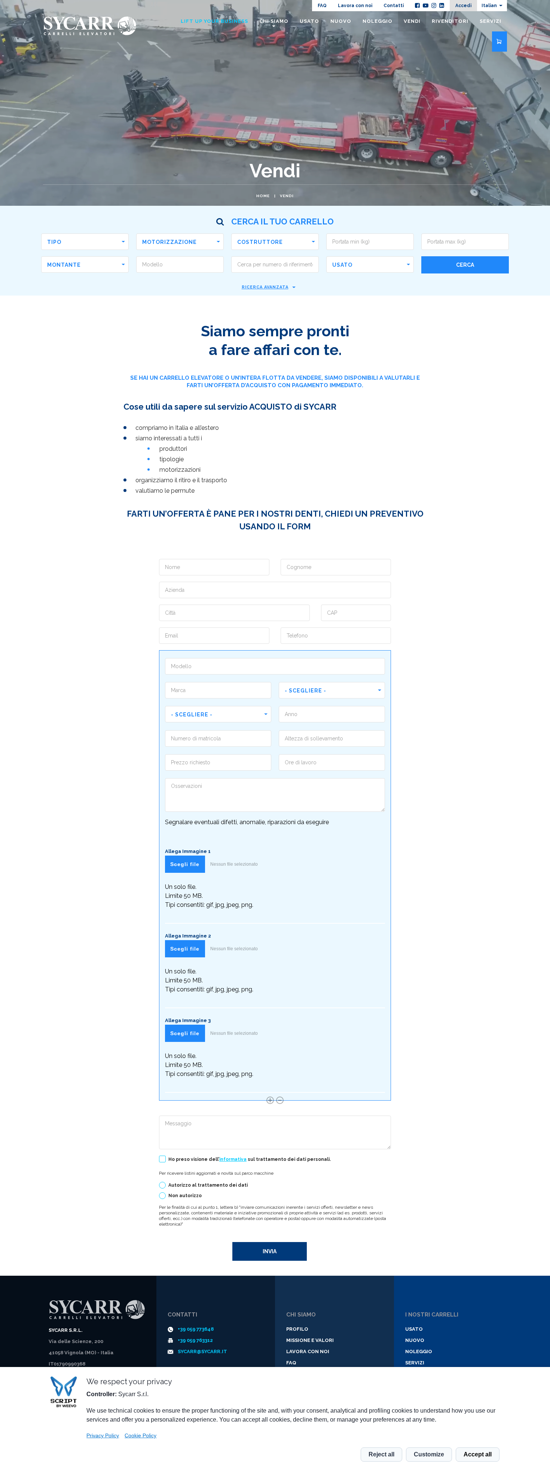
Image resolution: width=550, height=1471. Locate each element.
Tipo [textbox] (54, 242)
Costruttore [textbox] (260, 242)
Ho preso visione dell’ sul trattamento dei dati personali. (249, 1159)
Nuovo (340, 21)
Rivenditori (450, 21)
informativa (233, 1159)
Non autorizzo (185, 1195)
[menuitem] (492, 5)
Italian (489, 5)
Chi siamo (273, 21)
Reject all (381, 1454)
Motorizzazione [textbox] (169, 242)
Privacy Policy (102, 1435)
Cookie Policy (140, 1435)
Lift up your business (214, 21)
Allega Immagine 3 (188, 1020)
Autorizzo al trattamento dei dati (208, 1185)
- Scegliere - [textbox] (305, 691)
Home (263, 196)
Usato (309, 21)
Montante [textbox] (64, 265)
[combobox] (85, 241)
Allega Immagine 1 (188, 851)
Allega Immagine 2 (188, 936)
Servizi (490, 21)
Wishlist (499, 41)
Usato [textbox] (342, 265)
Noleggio (377, 21)
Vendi (287, 196)
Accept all (478, 1454)
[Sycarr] (97, 1309)
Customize (429, 1454)
